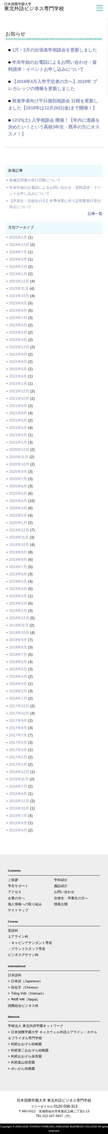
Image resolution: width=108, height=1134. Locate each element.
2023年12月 (19, 281)
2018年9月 (18, 640)
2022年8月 (18, 361)
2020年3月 (18, 508)
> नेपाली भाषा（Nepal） (24, 999)
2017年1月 (18, 764)
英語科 (13, 930)
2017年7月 (18, 735)
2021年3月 (18, 435)
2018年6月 (18, 662)
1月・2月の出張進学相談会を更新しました (54, 50)
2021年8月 (18, 413)
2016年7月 (18, 786)
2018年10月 (19, 632)
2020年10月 (19, 464)
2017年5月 (18, 742)
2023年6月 (18, 325)
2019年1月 (18, 611)
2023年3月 (18, 340)
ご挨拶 (13, 880)
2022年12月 (19, 347)
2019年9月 (18, 552)
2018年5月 (18, 669)
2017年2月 (18, 757)
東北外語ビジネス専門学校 (34, 7)
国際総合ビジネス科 (23, 1006)
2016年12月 (19, 772)
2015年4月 (18, 830)
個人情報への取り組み (25, 904)
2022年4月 (18, 376)
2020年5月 (18, 493)
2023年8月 (18, 310)
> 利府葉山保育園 (21, 1062)
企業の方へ (16, 898)
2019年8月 (18, 559)
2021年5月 (18, 420)
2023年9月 (18, 303)
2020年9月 (18, 471)
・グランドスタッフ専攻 (26, 949)
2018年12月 (19, 618)
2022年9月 (18, 354)
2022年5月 (18, 369)
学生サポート (18, 886)
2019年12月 (19, 530)
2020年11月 (19, 457)
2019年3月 (18, 596)
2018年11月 (19, 625)
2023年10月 (19, 296)
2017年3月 (18, 750)
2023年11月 (19, 288)
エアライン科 (18, 936)
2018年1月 (18, 698)
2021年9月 (18, 406)
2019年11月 (19, 537)
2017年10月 (19, 713)
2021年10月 (19, 398)
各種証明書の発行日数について (35, 180)
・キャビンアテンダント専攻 (30, 943)
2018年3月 (18, 684)
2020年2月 (18, 515)
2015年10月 (19, 808)
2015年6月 (18, 823)
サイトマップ (18, 910)
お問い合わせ (64, 892)
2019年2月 (18, 603)
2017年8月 (18, 728)
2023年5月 (18, 332)
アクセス (14, 892)
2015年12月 (19, 801)
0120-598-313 (65, 1106)
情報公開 (61, 904)
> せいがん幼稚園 (21, 1069)
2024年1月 (18, 274)
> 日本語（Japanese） (25, 981)
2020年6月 (18, 486)
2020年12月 (19, 449)
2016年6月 (18, 794)
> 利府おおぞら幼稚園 (25, 1044)
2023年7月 (18, 318)
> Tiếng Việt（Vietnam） (27, 993)
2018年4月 (18, 676)
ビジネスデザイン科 (23, 955)
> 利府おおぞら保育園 (25, 1056)
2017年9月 (18, 720)
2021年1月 (18, 442)
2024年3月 (18, 259)
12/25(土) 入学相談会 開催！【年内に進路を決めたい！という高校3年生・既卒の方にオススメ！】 (54, 127)
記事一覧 (95, 213)
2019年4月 (18, 589)
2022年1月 (18, 383)
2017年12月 (19, 706)
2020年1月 (18, 523)
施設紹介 (61, 886)
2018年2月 (18, 691)
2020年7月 (18, 479)
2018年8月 (18, 647)
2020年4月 (18, 501)
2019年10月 (19, 544)
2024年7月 (18, 252)
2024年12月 (19, 245)
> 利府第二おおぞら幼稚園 (28, 1050)
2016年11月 (19, 779)
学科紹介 (61, 880)
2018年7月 (18, 654)
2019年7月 (18, 567)
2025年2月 (18, 237)
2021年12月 (19, 391)
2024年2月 (18, 266)
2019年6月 (18, 574)
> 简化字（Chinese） (24, 987)
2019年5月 (18, 581)
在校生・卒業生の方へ (71, 898)
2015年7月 (18, 815)
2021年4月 (18, 428)
